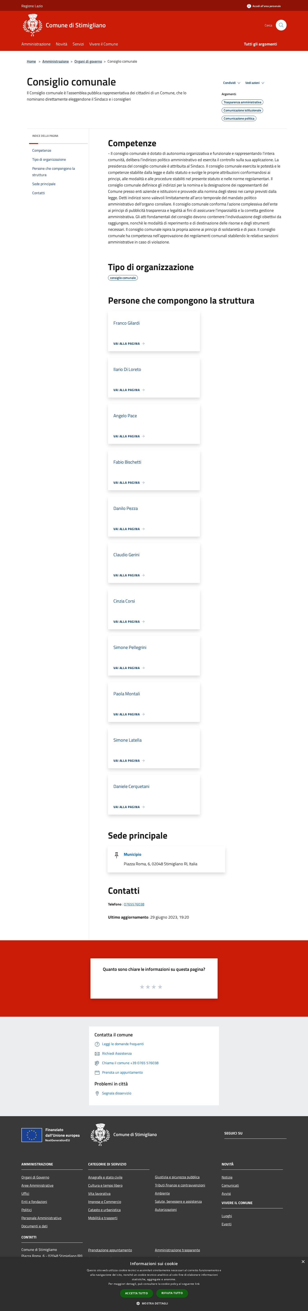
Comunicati (230, 1185)
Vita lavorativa (99, 1193)
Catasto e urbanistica (104, 1209)
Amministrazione (55, 61)
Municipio (132, 854)
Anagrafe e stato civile (105, 1177)
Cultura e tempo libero (105, 1185)
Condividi (229, 82)
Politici (26, 1209)
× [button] (303, 1262)
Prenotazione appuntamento (110, 1250)
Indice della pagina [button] (45, 136)
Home (31, 61)
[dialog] (154, 1284)
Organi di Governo (35, 1177)
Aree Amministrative (37, 1185)
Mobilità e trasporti (102, 1218)
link (197, 1284)
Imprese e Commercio (104, 1201)
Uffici (25, 1193)
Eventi (227, 1224)
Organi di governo (88, 61)
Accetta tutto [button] (136, 1293)
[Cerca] (281, 25)
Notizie (227, 1177)
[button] (154, 1303)
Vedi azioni (252, 82)
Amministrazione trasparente (177, 1250)
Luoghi (227, 1216)
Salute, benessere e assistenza (178, 1201)
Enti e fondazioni (34, 1201)
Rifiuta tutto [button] (172, 1293)
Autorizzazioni (166, 1209)
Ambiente (162, 1193)
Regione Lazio (32, 6)
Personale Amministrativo (41, 1218)
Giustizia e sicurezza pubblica (177, 1177)
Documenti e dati (34, 1226)
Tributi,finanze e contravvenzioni (180, 1185)
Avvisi (226, 1193)
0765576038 (134, 904)
